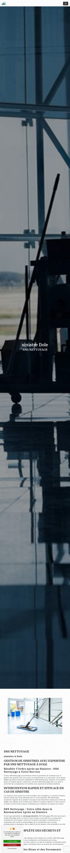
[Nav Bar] (65, 3)
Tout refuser (13, 845)
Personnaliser (12, 848)
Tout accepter (12, 841)
